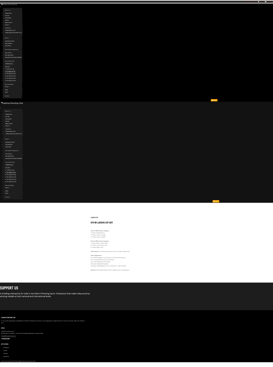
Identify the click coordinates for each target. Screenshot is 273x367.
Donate (214, 100)
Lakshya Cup (94, 217)
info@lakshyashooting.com (8, 336)
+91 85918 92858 (5, 339)
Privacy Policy (32, 361)
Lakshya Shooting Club (7, 361)
